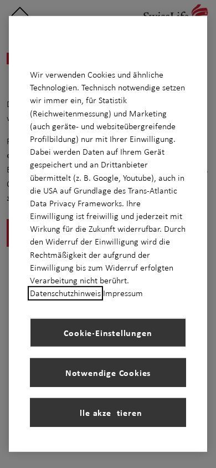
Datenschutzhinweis (65, 293)
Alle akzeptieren (108, 412)
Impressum (123, 293)
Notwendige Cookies (108, 373)
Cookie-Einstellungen (108, 333)
